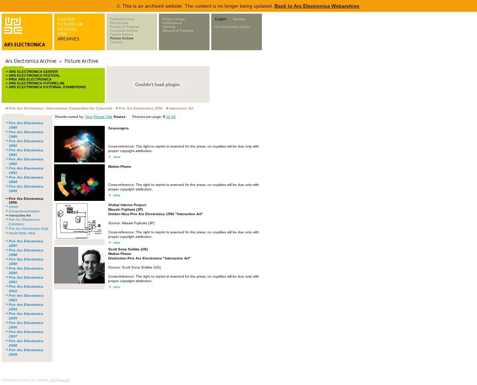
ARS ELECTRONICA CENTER (33, 72)
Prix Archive (119, 23)
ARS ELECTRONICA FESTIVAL (34, 75)
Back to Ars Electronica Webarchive (316, 6)
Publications (172, 23)
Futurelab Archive (124, 30)
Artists (14, 207)
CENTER (66, 19)
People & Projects (124, 27)
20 (173, 117)
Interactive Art (20, 215)
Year (89, 117)
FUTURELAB (70, 24)
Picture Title (103, 117)
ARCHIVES (68, 39)
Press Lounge (173, 19)
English (221, 19)
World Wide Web (22, 233)
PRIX (62, 34)
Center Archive (121, 34)
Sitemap (169, 27)
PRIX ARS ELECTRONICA (30, 79)
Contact (116, 42)
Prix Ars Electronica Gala (29, 229)
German (239, 19)
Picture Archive (122, 38)
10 (168, 117)
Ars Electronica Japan (232, 27)
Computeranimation (24, 211)
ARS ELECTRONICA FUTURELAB (36, 83)
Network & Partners (177, 30)
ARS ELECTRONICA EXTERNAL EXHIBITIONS (47, 87)
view (116, 157)
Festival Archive (122, 19)
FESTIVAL (67, 29)
